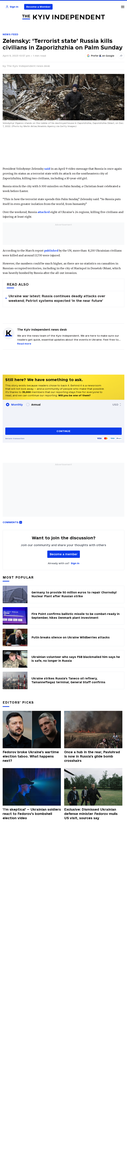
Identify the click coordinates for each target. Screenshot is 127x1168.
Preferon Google (102, 55)
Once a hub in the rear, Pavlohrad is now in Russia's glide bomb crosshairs (92, 756)
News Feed (10, 34)
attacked (44, 212)
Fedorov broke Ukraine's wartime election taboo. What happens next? (31, 756)
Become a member (64, 554)
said (47, 168)
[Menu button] (122, 6)
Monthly (17, 404)
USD (115, 404)
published (51, 250)
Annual (36, 404)
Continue (63, 431)
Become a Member (38, 6)
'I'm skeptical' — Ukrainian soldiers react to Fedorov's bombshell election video (32, 814)
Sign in (75, 563)
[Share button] (121, 55)
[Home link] (63, 17)
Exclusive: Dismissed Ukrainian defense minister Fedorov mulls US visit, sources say (91, 814)
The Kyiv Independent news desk (28, 66)
